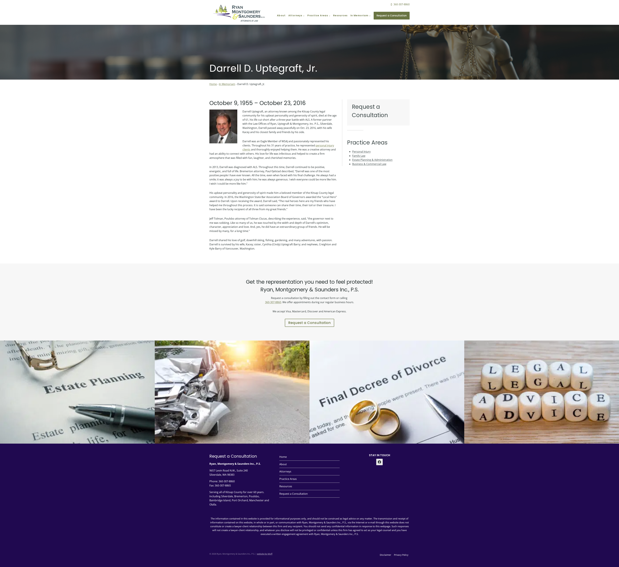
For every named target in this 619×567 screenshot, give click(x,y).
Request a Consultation (392, 15)
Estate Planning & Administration (372, 160)
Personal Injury (361, 151)
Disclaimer (385, 554)
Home (213, 84)
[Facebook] (379, 462)
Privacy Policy (401, 554)
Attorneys (285, 471)
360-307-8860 (273, 302)
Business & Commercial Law (369, 164)
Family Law (358, 156)
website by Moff (264, 553)
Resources (340, 15)
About (281, 15)
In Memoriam (227, 84)
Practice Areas (288, 479)
